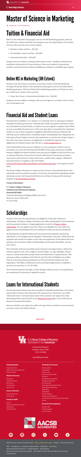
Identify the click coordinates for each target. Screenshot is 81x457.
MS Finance (45, 376)
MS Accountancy (46, 372)
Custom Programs (46, 411)
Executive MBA (45, 370)
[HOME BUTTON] (7, 25)
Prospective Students (11, 368)
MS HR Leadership (46, 383)
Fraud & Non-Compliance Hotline (30, 446)
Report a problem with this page (43, 443)
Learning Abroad (10, 385)
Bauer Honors (9, 383)
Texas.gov (56, 443)
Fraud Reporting (15, 446)
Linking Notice (44, 446)
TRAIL (7, 446)
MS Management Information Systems (51, 385)
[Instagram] (33, 435)
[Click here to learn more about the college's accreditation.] (40, 423)
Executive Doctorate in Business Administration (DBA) (55, 398)
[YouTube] (56, 435)
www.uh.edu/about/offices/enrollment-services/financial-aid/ (31, 163)
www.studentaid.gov (52, 143)
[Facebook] (11, 435)
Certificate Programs (47, 409)
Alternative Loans (45, 298)
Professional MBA (46, 368)
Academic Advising (11, 372)
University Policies (11, 453)
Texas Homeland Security (67, 443)
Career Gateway (10, 396)
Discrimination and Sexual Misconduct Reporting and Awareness (50, 451)
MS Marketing (45, 389)
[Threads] (68, 435)
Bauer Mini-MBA (46, 407)
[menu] (73, 7)
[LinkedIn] (22, 435)
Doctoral (44, 400)
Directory (8, 402)
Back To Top (40, 319)
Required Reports (44, 449)
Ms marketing (12, 25)
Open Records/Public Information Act (16, 449)
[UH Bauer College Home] (15, 7)
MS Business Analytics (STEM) (49, 374)
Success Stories (10, 387)
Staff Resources (10, 407)
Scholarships (9, 379)
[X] (45, 435)
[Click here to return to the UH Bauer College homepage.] (38, 340)
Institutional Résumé (33, 449)
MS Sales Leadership (47, 394)
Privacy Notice (53, 446)
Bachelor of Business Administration (15, 370)
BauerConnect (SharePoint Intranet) (15, 405)
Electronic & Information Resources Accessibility (19, 451)
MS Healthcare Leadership (48, 381)
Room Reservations (11, 409)
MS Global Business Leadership (49, 379)
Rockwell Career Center (12, 394)
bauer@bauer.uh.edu (40, 357)
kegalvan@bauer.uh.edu (25, 179)
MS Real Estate (45, 392)
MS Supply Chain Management (49, 396)
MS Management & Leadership (49, 387)
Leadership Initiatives (11, 381)
